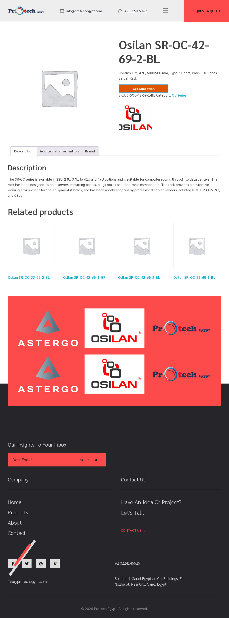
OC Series (179, 95)
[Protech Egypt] (26, 10)
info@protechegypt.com (84, 11)
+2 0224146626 (136, 11)
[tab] (23, 151)
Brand (90, 151)
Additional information (59, 151)
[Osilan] (135, 118)
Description (24, 151)
